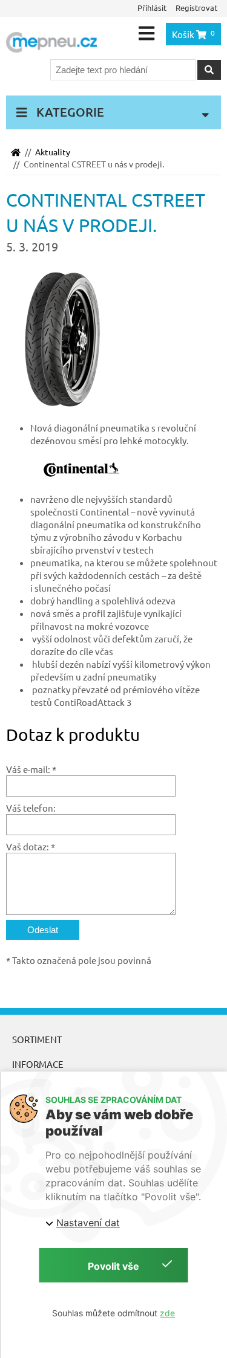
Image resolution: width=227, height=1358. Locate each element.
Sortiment (37, 1039)
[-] (69, 338)
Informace (38, 1064)
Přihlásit (151, 7)
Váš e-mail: (28, 769)
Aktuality (52, 151)
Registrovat (196, 7)
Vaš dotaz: (27, 846)
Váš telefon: (31, 807)
